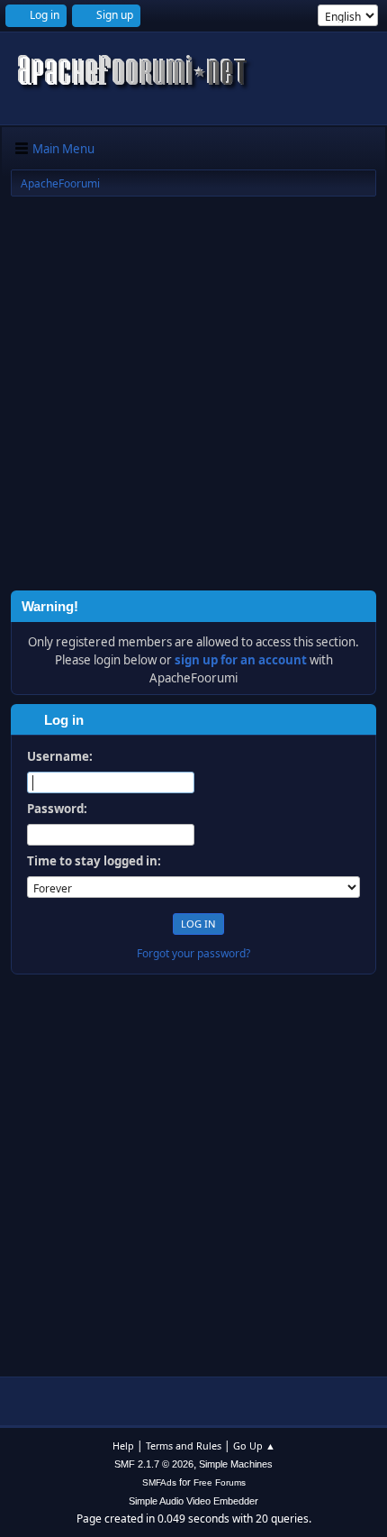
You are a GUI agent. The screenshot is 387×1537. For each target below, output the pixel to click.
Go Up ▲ (254, 1445)
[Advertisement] (193, 396)
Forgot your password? (193, 953)
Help (123, 1445)
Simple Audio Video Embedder (193, 1501)
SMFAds (159, 1482)
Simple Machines (236, 1464)
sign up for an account (241, 660)
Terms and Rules (183, 1445)
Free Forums (220, 1482)
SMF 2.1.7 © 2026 (154, 1464)
